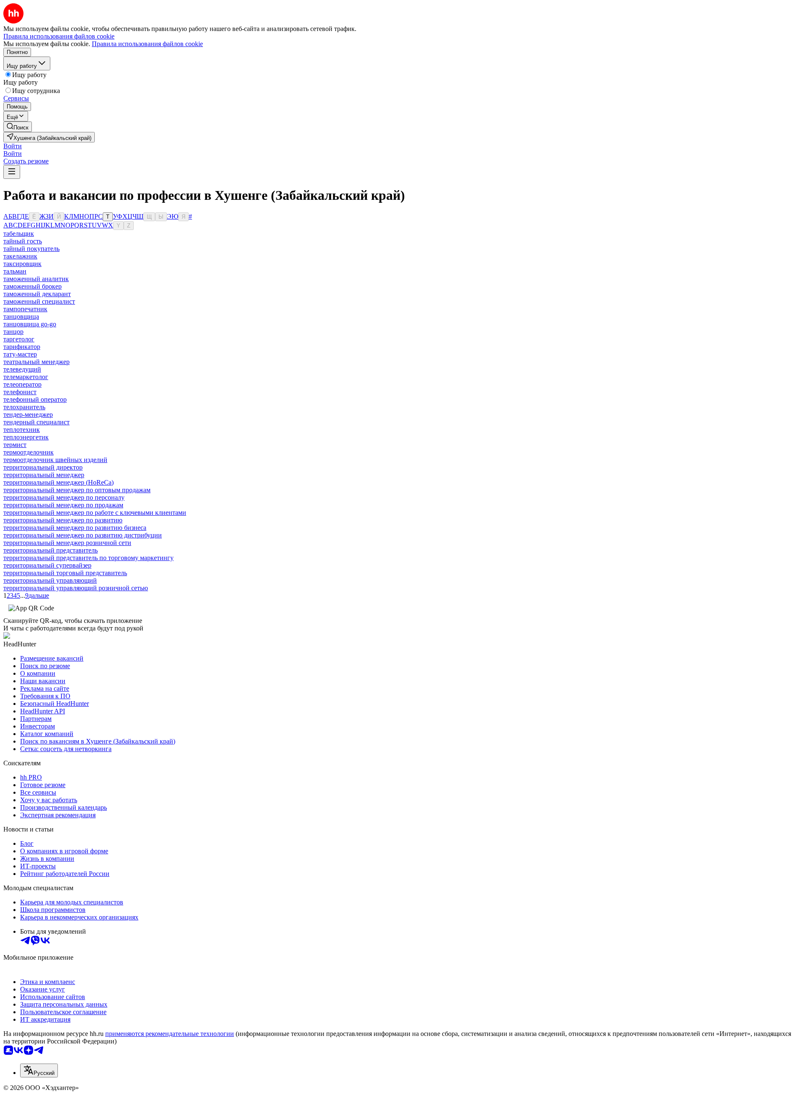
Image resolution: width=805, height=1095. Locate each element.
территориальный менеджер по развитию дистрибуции (82, 535)
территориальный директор (43, 467)
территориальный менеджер (43, 474)
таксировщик (22, 263)
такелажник (20, 256)
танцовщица (21, 316)
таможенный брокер (32, 286)
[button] (12, 146)
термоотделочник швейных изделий (55, 459)
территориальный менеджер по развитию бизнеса (74, 527)
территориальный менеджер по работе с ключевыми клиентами (94, 512)
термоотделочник (28, 452)
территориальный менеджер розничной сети (67, 542)
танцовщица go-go (29, 324)
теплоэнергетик (26, 437)
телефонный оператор (35, 399)
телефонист (19, 391)
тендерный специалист (36, 422)
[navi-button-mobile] (11, 172)
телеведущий (22, 369)
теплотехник (21, 429)
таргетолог (18, 339)
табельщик (18, 233)
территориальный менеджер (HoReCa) (58, 482)
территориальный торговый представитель (65, 572)
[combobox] (39, 1070)
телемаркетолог (25, 376)
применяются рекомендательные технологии (169, 1033)
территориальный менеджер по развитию (62, 520)
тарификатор (21, 346)
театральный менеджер (36, 361)
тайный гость (22, 241)
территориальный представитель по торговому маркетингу (88, 557)
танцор (13, 331)
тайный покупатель (31, 248)
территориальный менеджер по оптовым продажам (77, 489)
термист (14, 444)
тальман (14, 271)
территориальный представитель (50, 550)
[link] (17, 126)
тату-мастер (20, 354)
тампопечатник (25, 308)
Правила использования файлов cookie (147, 43)
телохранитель (24, 407)
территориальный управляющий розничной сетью (75, 587)
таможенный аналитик (36, 278)
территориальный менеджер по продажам (63, 505)
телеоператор (22, 384)
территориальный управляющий (50, 580)
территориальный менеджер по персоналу (64, 497)
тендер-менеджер (28, 414)
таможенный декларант (37, 293)
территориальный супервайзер (47, 565)
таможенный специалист (39, 301)
